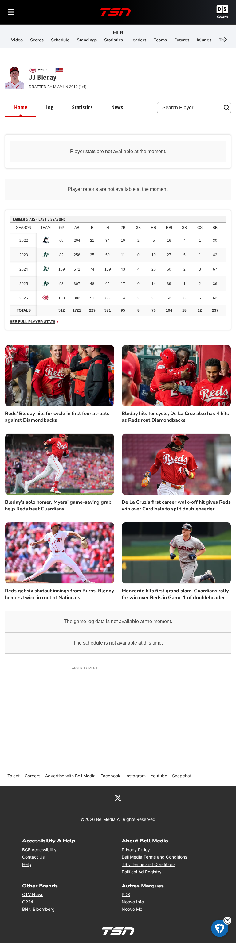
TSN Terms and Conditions (148, 864)
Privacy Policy (136, 849)
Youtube (159, 775)
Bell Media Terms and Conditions (154, 857)
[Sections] (11, 12)
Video (17, 40)
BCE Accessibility (39, 849)
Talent (13, 775)
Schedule (60, 40)
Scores (222, 16)
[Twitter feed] (118, 797)
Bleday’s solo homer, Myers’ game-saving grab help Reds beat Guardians (58, 505)
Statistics (113, 40)
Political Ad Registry (142, 871)
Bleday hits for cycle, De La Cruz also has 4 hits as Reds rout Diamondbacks (175, 417)
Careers (32, 775)
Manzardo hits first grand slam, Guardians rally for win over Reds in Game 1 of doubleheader (175, 594)
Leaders (138, 40)
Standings (87, 40)
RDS (126, 894)
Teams (160, 40)
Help (26, 864)
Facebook (110, 775)
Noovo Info (133, 901)
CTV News (32, 894)
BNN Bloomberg (38, 909)
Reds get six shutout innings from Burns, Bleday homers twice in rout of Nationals (59, 594)
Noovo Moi (132, 909)
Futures (181, 40)
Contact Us (33, 857)
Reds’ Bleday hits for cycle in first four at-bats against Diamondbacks (57, 417)
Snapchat (181, 775)
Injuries (204, 40)
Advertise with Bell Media (70, 775)
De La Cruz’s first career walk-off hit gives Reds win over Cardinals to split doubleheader (176, 505)
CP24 (27, 901)
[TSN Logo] (115, 12)
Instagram (135, 775)
